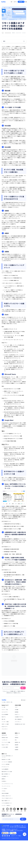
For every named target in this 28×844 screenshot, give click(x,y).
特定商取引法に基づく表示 (20, 724)
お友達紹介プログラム (19, 716)
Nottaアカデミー (5, 726)
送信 (22, 687)
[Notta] (3, 1)
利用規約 (3, 829)
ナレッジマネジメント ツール (7, 783)
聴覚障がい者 (17, 742)
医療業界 (16, 749)
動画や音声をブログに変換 (7, 771)
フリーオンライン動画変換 (7, 761)
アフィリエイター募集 (6, 742)
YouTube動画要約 (5, 769)
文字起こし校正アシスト (6, 795)
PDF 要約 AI (4, 781)
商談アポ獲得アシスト (6, 800)
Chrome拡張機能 (5, 714)
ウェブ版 (3, 707)
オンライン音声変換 (5, 764)
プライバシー (6, 691)
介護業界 (16, 747)
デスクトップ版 (5, 709)
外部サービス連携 (5, 724)
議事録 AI (3, 778)
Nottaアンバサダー (5, 744)
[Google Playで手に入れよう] (12, 833)
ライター (16, 735)
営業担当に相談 (5, 737)
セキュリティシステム (18, 830)
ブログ (16, 707)
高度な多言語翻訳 (5, 793)
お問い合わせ (4, 735)
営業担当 (16, 737)
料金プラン (4, 716)
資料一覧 (3, 719)
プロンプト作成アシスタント (7, 798)
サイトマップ (14, 829)
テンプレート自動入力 (6, 805)
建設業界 (16, 744)
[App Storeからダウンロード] (5, 833)
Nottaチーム (17, 714)
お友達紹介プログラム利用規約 (8, 830)
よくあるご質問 (5, 747)
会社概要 (16, 709)
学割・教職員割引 (18, 719)
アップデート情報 (5, 721)
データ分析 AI (4, 788)
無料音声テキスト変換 (6, 759)
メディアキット (18, 721)
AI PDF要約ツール (5, 776)
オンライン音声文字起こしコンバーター (7, 756)
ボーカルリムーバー (5, 766)
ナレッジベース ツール (6, 786)
